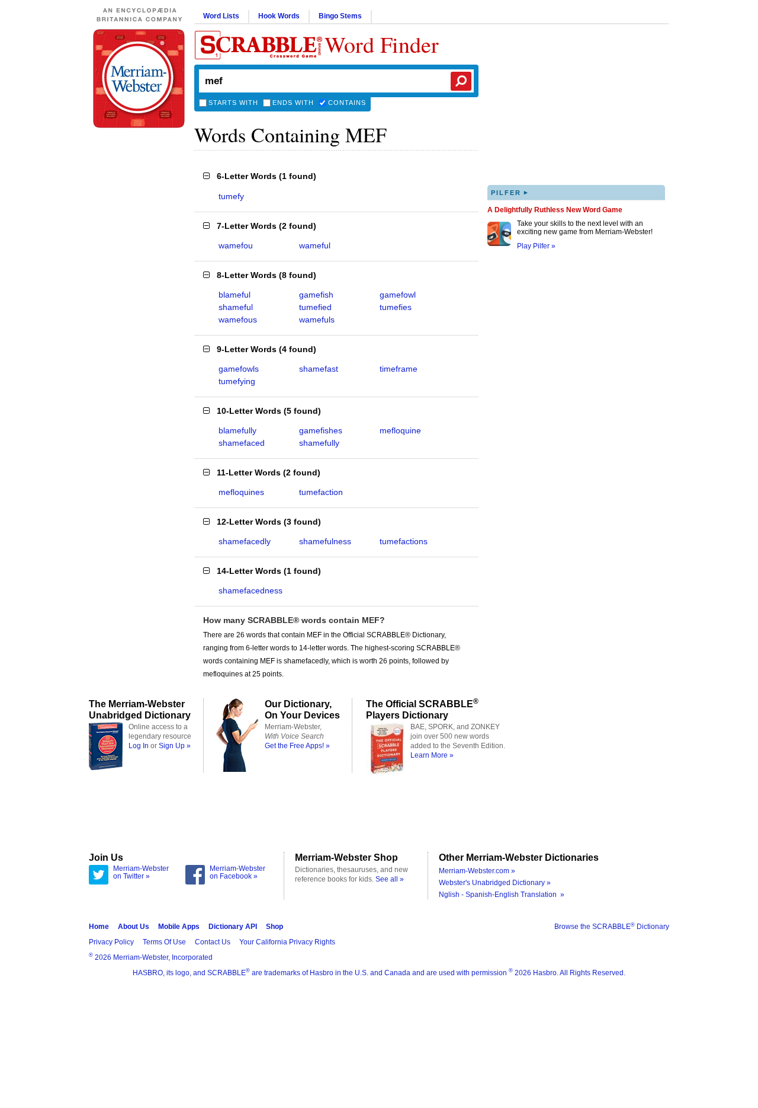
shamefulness (325, 541)
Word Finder (382, 44)
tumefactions (404, 541)
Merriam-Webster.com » (477, 871)
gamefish (316, 294)
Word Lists (221, 16)
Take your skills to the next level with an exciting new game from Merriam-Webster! (585, 227)
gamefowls (239, 368)
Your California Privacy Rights (287, 942)
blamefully (237, 430)
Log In (139, 746)
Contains (347, 102)
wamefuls (317, 319)
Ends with (293, 102)
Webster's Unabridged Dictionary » (495, 883)
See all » (389, 879)
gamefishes (320, 430)
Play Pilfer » (536, 246)
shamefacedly (245, 541)
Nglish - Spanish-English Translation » (501, 894)
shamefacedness (250, 590)
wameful (314, 245)
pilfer (510, 192)
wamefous (238, 319)
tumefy (231, 196)
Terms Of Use (164, 942)
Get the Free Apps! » (297, 746)
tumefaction (321, 492)
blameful (234, 294)
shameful (236, 307)
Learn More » (432, 755)
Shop (274, 926)
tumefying (237, 381)
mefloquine (400, 430)
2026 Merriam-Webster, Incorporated (151, 957)
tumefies (396, 307)
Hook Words (279, 16)
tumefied (315, 307)
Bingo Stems (340, 16)
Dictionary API (232, 926)
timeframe (398, 368)
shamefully (319, 443)
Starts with (233, 102)
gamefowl (398, 294)
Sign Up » (175, 746)
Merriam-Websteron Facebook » (237, 872)
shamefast (318, 368)
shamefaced (242, 443)
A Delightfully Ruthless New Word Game (554, 210)
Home (99, 926)
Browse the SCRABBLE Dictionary (611, 926)
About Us (133, 926)
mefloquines (241, 492)
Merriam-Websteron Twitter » (141, 872)
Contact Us (212, 942)
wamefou (236, 245)
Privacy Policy (111, 942)
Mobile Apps (179, 926)
